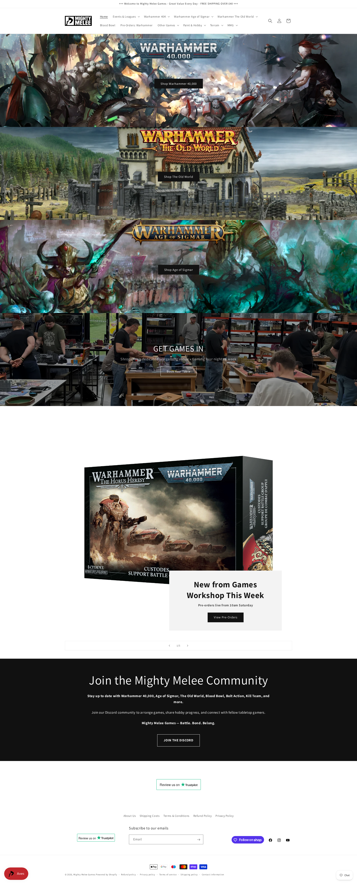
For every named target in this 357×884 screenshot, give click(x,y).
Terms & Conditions (176, 816)
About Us (130, 816)
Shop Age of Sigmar (178, 269)
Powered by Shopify (106, 874)
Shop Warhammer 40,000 (179, 83)
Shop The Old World (178, 176)
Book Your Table (178, 371)
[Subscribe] (198, 840)
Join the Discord (178, 740)
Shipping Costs (149, 816)
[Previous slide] (169, 645)
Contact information (213, 874)
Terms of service (168, 874)
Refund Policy (202, 816)
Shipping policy (189, 874)
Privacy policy (147, 874)
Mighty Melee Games (84, 874)
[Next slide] (187, 645)
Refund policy (128, 874)
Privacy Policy (224, 816)
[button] (126, 16)
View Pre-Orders (225, 617)
